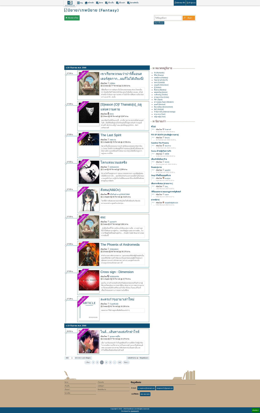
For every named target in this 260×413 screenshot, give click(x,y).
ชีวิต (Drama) (159, 75)
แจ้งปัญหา (101, 386)
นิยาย (101, 2)
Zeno (111, 114)
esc (102, 217)
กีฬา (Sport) (158, 100)
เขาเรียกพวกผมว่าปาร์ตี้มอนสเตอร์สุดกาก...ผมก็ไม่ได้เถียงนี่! (122, 76)
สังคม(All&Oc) (110, 190)
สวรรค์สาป (155, 200)
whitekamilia (114, 277)
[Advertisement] (130, 44)
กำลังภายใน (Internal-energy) (164, 112)
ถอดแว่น (112, 140)
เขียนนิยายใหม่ (73, 18)
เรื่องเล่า (122, 2)
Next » (126, 362)
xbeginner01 (135, 411)
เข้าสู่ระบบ (192, 3)
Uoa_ (166, 186)
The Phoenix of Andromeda (119, 244)
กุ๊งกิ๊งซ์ (166, 154)
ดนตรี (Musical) (159, 104)
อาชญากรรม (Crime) (161, 97)
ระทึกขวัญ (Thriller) (161, 95)
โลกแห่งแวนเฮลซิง (113, 162)
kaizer (166, 194)
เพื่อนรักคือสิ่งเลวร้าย (159, 159)
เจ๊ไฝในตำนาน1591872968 (119, 194)
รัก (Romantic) (159, 73)
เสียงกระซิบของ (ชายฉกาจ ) (162, 184)
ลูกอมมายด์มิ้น (114, 336)
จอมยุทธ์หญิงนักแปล (171, 203)
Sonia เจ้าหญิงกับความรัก (161, 151)
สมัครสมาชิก (180, 3)
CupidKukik (113, 304)
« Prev (88, 362)
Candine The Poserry (160, 143)
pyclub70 (113, 222)
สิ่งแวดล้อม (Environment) (163, 107)
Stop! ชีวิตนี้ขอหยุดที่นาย (161, 175)
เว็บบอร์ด (101, 382)
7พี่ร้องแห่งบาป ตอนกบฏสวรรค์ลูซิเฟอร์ (166, 192)
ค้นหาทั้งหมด (159, 23)
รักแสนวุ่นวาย (156, 167)
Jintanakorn (113, 249)
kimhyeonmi (114, 167)
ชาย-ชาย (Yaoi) (159, 114)
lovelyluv (167, 178)
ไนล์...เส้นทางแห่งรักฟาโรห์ (119, 332)
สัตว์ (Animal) (159, 109)
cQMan (112, 83)
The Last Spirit (110, 135)
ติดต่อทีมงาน (102, 389)
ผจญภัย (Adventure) (161, 85)
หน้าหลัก (91, 2)
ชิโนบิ (153, 127)
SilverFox (167, 146)
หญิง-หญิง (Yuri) (159, 117)
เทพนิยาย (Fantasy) (161, 78)
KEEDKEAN (70, 6)
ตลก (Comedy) (159, 82)
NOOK (166, 162)
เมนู (81, 2)
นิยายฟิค (67, 393)
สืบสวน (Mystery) (160, 90)
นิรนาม (167, 137)
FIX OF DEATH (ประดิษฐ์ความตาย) (165, 135)
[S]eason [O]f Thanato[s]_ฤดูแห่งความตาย (121, 107)
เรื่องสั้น (111, 2)
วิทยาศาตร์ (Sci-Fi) (161, 80)
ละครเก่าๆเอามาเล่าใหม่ (117, 299)
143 (119, 362)
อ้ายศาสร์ (167, 129)
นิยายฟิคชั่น (134, 2)
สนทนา (255, 410)
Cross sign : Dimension (117, 272)
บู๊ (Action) (157, 87)
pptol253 (167, 170)
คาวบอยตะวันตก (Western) (164, 102)
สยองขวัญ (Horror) (160, 92)
